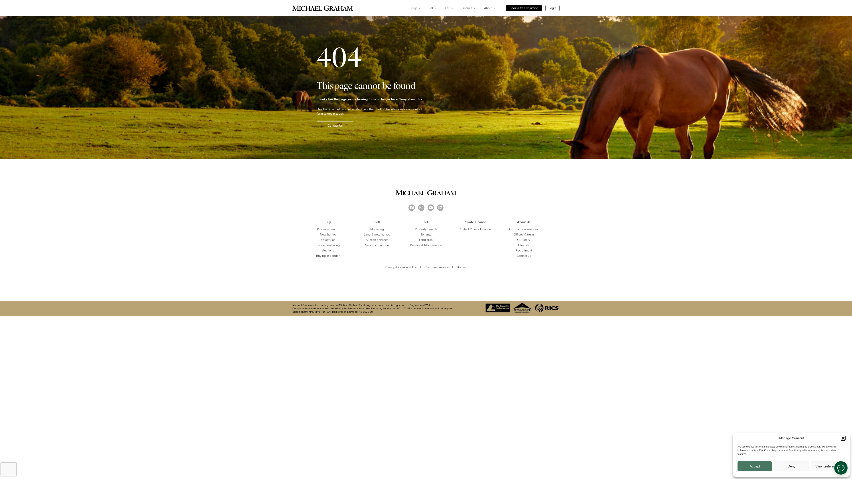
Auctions (328, 250)
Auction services (377, 240)
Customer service (436, 267)
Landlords (426, 240)
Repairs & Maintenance (426, 245)
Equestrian (328, 240)
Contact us (524, 255)
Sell (431, 8)
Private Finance (475, 222)
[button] (843, 438)
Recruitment (523, 250)
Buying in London (328, 255)
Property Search (328, 229)
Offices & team (524, 234)
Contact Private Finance (475, 229)
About (488, 8)
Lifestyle (523, 245)
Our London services (523, 229)
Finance (467, 8)
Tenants (426, 234)
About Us (524, 222)
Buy (414, 8)
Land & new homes (377, 234)
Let (447, 8)
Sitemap (461, 267)
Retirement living (328, 245)
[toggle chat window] (841, 468)
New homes (328, 234)
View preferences (828, 466)
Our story (523, 240)
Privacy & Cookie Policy (401, 267)
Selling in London (377, 245)
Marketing (377, 229)
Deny (791, 466)
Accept (755, 466)
